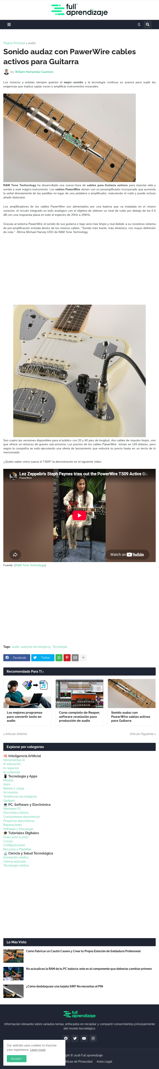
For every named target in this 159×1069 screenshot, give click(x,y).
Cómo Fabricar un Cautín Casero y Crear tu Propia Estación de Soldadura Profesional (83, 951)
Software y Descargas (18, 829)
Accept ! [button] (16, 1058)
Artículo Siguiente (142, 734)
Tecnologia (59, 646)
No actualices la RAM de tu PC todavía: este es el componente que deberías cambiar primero (89, 968)
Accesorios (10, 792)
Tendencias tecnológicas (20, 796)
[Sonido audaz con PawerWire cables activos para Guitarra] (131, 693)
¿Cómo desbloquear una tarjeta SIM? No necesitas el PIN (64, 986)
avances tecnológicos (36, 646)
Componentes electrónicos (21, 816)
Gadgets (9, 800)
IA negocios (11, 768)
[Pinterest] (67, 657)
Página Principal (14, 43)
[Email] (75, 657)
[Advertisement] (79, 269)
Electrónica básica (15, 812)
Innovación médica (16, 857)
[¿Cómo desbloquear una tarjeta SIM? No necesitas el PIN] (13, 991)
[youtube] (84, 1038)
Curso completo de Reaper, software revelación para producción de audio (79, 717)
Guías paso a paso (15, 837)
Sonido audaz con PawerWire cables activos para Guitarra (130, 717)
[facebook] (65, 1038)
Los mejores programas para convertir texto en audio (24, 717)
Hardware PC (12, 808)
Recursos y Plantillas (17, 849)
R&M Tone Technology (30, 565)
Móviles (8, 780)
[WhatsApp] (59, 657)
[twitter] (74, 1038)
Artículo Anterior (16, 734)
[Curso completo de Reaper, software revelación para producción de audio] (79, 693)
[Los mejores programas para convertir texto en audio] (27, 693)
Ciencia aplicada (14, 861)
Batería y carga (13, 788)
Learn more (38, 1049)
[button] (9, 24)
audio (32, 43)
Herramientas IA (14, 760)
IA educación (12, 764)
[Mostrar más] (83, 657)
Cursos (8, 841)
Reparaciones (12, 824)
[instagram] (93, 1038)
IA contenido (11, 772)
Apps (6, 784)
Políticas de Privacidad (77, 1061)
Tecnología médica (16, 865)
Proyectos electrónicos (18, 821)
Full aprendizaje (92, 1055)
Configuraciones (14, 845)
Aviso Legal (104, 1061)
